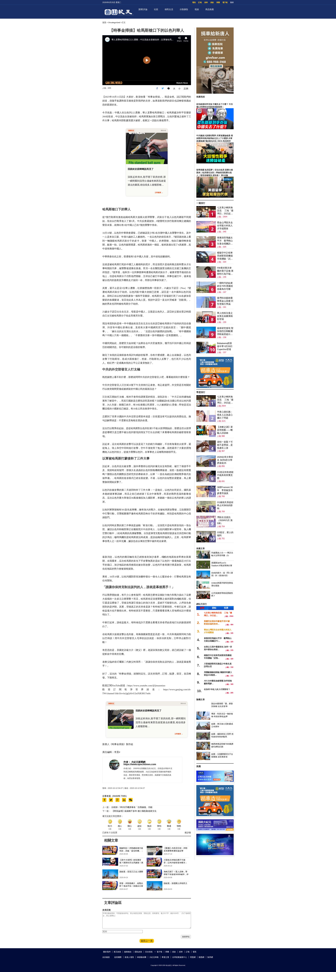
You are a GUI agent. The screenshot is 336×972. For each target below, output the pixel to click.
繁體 (232, 2)
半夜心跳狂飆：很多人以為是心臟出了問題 (225, 415)
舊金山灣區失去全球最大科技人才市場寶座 (225, 225)
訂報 (200, 2)
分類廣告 (184, 9)
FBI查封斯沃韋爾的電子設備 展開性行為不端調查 (225, 271)
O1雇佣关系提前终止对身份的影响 (225, 505)
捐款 (212, 2)
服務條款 (128, 952)
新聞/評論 (142, 9)
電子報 (225, 2)
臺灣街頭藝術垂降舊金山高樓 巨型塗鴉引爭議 (225, 301)
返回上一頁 (147, 941)
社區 (156, 9)
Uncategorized (114, 22)
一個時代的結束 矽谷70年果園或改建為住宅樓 (225, 286)
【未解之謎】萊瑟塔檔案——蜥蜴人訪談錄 (225, 430)
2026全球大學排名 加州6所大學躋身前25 (225, 460)
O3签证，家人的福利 (225, 534)
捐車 (206, 2)
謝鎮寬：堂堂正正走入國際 (131, 871)
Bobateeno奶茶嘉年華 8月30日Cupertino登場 (224, 346)
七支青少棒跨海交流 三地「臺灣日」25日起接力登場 (225, 210)
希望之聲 (165, 957)
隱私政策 (138, 952)
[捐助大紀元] (215, 830)
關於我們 (107, 952)
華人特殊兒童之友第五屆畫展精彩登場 (225, 316)
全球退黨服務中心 (179, 957)
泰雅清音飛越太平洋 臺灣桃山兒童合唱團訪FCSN (225, 240)
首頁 (104, 22)
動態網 (201, 957)
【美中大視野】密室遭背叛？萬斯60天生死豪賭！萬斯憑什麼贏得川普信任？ (131, 863)
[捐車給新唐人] (215, 93)
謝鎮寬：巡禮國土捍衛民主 (175, 883)
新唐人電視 (129, 957)
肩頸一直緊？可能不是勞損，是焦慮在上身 (225, 445)
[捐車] (215, 387)
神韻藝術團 (141, 957)
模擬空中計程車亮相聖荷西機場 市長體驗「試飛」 (225, 256)
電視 (194, 2)
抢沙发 (188, 832)
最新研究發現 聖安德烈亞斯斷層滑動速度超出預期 (225, 331)
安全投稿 (149, 952)
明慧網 (193, 957)
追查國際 (118, 957)
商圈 (218, 2)
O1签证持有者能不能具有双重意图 (225, 475)
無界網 (210, 957)
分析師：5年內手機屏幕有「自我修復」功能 (131, 807)
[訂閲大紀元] (215, 781)
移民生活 (169, 9)
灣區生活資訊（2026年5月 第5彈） (225, 520)
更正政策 (117, 952)
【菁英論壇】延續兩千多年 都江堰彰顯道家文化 (134, 811)
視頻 (197, 9)
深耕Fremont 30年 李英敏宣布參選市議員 (225, 490)
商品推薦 (209, 9)
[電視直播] (215, 854)
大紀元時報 (154, 957)
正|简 (186, 88)
